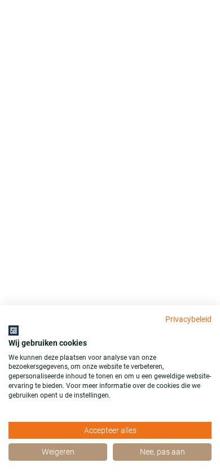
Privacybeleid (188, 319)
